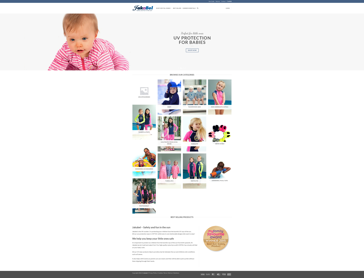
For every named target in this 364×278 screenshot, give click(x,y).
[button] (228, 8)
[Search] (197, 8)
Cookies (160, 273)
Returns (218, 1)
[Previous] (9, 42)
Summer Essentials (189, 8)
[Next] (354, 42)
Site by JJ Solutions (173, 273)
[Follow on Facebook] (227, 1)
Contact (223, 1)
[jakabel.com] (142, 8)
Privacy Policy (153, 273)
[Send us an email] (230, 1)
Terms (165, 273)
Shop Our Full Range (163, 8)
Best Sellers (177, 8)
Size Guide (211, 1)
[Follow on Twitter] (229, 1)
